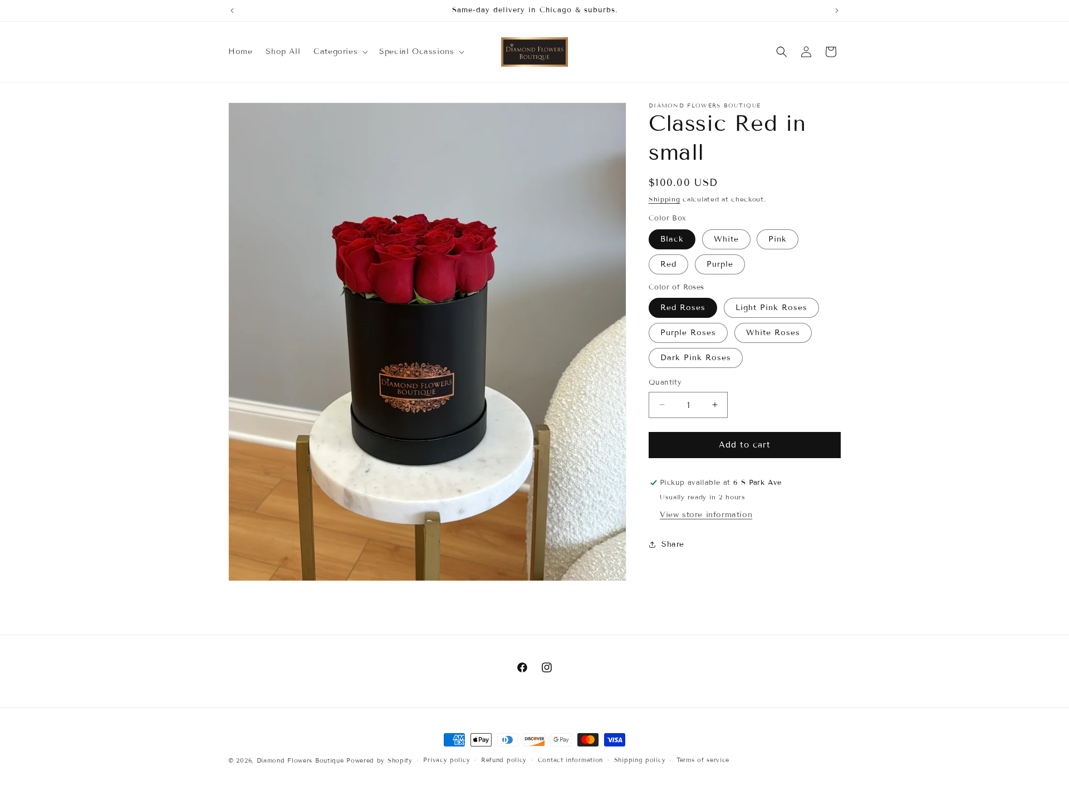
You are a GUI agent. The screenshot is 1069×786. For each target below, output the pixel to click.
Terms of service (702, 760)
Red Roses (682, 307)
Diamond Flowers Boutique (300, 760)
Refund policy (504, 760)
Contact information (570, 760)
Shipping (664, 199)
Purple (720, 264)
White (726, 239)
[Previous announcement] (232, 10)
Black (672, 239)
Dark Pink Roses (695, 357)
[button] (339, 51)
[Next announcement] (837, 10)
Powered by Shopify (379, 760)
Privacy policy (446, 760)
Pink (777, 239)
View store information (706, 514)
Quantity (665, 382)
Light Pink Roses (771, 307)
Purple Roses (688, 332)
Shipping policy (640, 760)
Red (668, 264)
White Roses (773, 332)
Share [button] (672, 544)
